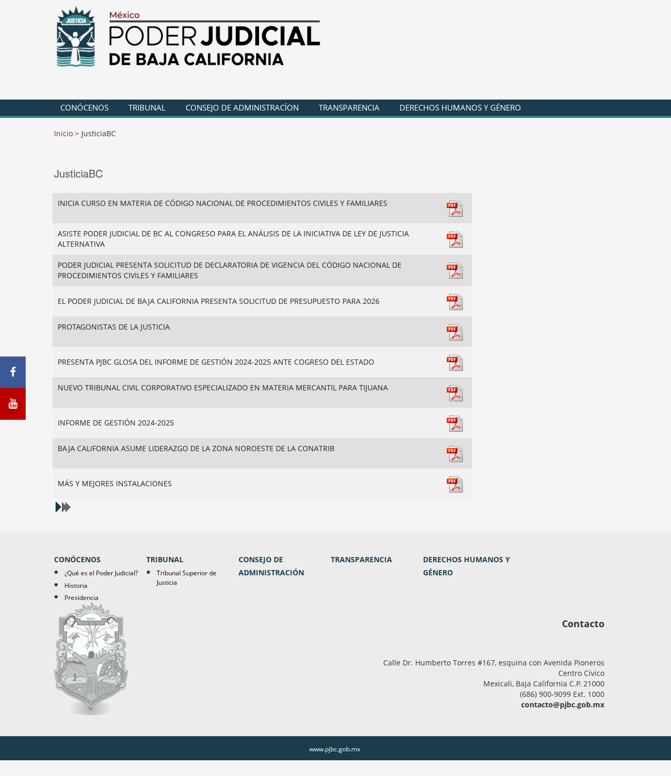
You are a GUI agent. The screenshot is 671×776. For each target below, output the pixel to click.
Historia (76, 585)
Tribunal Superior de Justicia (187, 577)
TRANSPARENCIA (349, 107)
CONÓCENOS (84, 107)
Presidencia (81, 597)
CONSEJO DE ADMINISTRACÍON (242, 107)
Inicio (63, 133)
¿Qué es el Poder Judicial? (101, 573)
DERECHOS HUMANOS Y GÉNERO (460, 107)
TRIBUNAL (147, 107)
